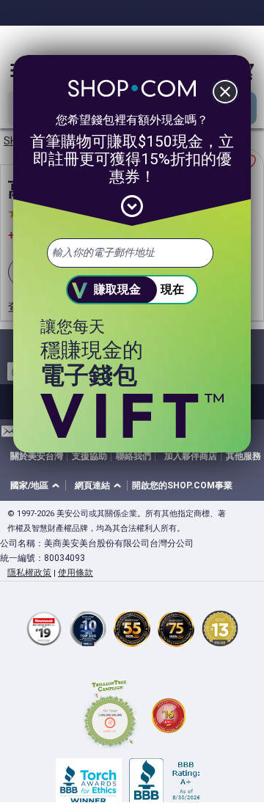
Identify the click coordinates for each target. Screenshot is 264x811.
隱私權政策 (29, 573)
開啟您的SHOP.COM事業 (182, 485)
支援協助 (89, 456)
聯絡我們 (133, 456)
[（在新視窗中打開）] (110, 716)
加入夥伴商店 (190, 456)
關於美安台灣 (36, 456)
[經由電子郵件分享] (9, 435)
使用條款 (75, 573)
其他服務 (243, 456)
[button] (37, 485)
